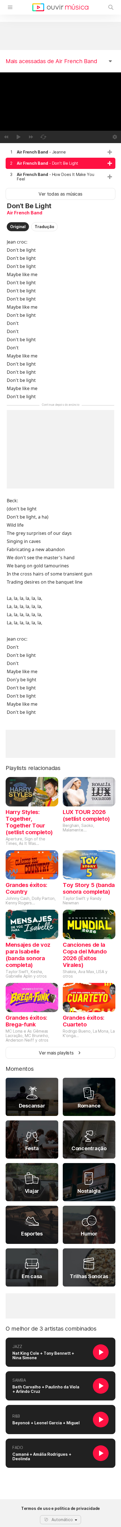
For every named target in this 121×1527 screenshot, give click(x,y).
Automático (62, 1519)
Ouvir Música (60, 7)
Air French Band (24, 212)
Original (18, 226)
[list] (60, 165)
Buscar (110, 7)
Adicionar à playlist (109, 152)
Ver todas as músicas (60, 194)
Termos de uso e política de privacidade (60, 1508)
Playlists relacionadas (33, 768)
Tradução (44, 226)
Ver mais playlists (56, 1053)
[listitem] (60, 152)
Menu (10, 7)
